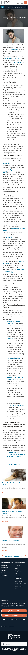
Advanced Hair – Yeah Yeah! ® (10, 540)
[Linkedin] (12, 619)
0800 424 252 (14, 452)
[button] (2, 7)
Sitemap (16, 649)
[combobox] (14, 644)
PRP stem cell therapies (15, 405)
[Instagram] (8, 619)
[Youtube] (24, 619)
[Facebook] (4, 619)
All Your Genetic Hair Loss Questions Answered (12, 512)
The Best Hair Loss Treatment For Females (11, 483)
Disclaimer (5, 649)
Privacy (23, 648)
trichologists (14, 49)
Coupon (11, 649)
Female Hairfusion (13, 358)
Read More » (5, 492)
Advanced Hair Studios (13, 648)
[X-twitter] (20, 619)
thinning (8, 58)
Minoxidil (6, 163)
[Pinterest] (16, 619)
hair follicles (18, 62)
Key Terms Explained (7, 626)
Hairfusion (10, 339)
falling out (16, 58)
